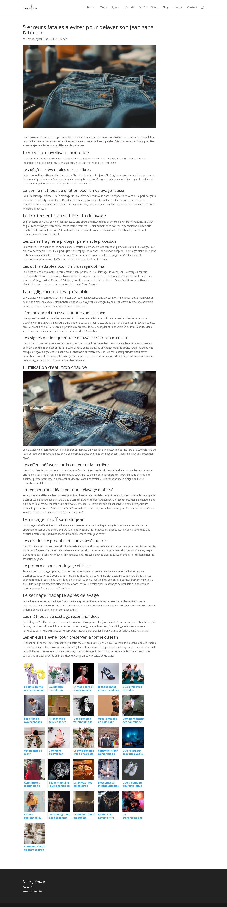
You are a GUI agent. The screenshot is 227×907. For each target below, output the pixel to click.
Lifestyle (129, 7)
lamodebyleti (34, 39)
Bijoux (115, 7)
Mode (103, 7)
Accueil (91, 7)
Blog (165, 7)
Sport (154, 7)
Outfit (142, 7)
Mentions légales (32, 891)
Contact (192, 7)
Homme (177, 7)
